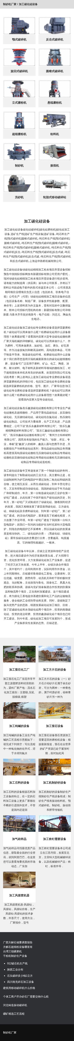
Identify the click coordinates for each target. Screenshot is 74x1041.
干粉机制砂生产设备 (15, 955)
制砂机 (19, 165)
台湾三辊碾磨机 (12, 951)
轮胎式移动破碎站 (54, 197)
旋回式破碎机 (19, 71)
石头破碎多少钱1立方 (20, 975)
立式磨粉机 (19, 102)
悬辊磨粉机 (54, 102)
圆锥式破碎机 (54, 71)
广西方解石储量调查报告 (17, 942)
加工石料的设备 (19, 782)
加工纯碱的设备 (19, 726)
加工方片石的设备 (54, 669)
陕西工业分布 (15, 969)
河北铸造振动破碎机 (15, 1005)
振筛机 (54, 165)
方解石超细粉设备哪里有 (17, 946)
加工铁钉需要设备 (54, 839)
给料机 (54, 134)
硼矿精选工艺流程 (13, 1013)
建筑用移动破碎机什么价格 (19, 988)
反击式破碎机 (54, 39)
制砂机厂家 (9, 4)
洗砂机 (19, 197)
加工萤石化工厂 (19, 669)
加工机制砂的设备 (54, 782)
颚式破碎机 (19, 39)
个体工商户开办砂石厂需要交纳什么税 (26, 996)
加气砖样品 (19, 839)
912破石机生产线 (17, 963)
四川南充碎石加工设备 (20, 981)
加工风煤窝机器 (19, 895)
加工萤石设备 (54, 726)
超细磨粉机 (19, 134)
